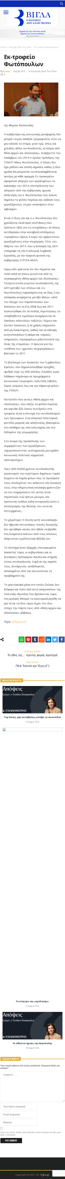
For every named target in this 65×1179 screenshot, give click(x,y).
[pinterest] (28, 639)
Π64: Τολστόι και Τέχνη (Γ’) (32, 664)
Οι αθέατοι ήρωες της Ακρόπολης (32, 1043)
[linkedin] (48, 639)
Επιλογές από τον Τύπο (20, 47)
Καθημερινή (19, 621)
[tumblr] (35, 639)
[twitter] (55, 639)
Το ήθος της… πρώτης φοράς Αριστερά (32, 653)
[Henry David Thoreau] (32, 33)
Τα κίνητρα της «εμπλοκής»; (32, 1001)
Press (6, 71)
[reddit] (42, 639)
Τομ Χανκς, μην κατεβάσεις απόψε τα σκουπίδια (32, 717)
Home (3, 47)
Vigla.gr (45, 1174)
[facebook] (62, 639)
